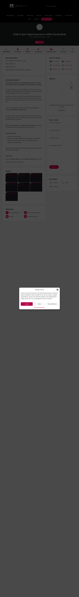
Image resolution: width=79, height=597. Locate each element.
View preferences (52, 304)
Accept (27, 304)
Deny (39, 304)
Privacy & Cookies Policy (39, 307)
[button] (57, 289)
